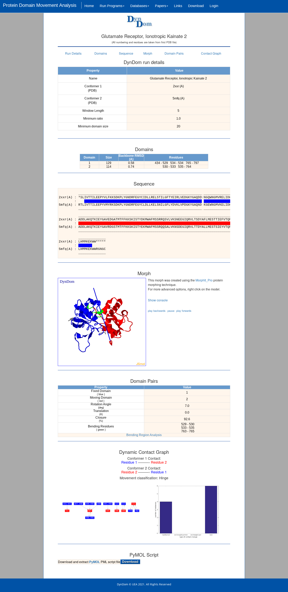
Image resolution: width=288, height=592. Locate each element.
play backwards (157, 311)
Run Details (73, 53)
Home (89, 6)
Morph (147, 53)
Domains (100, 53)
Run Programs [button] (111, 6)
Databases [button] (138, 6)
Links (178, 6)
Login (214, 6)
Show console (158, 300)
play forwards (183, 311)
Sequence (126, 53)
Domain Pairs (174, 53)
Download (196, 6)
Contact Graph (211, 53)
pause (171, 311)
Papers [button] (160, 6)
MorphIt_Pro (204, 280)
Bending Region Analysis (144, 435)
